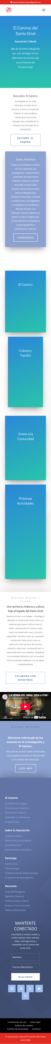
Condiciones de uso (17, 1022)
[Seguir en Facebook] (30, 988)
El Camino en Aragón (16, 803)
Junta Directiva (13, 845)
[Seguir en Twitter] (25, 996)
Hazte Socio (11, 863)
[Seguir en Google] (21, 988)
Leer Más (25, 768)
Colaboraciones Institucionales (21, 873)
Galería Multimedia (15, 910)
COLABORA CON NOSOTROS (25, 677)
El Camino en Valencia (16, 808)
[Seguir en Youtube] (39, 988)
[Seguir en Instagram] (12, 988)
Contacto (36, 1029)
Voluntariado (12, 868)
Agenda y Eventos (14, 896)
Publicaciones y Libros (17, 900)
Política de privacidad (17, 1029)
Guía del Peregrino (15, 891)
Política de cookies (24, 1025)
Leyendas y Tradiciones (17, 817)
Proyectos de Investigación (19, 877)
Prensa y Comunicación (17, 905)
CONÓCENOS (25, 237)
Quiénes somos (13, 836)
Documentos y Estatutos (18, 849)
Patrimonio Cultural (15, 812)
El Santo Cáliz (12, 821)
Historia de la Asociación (18, 840)
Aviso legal (35, 1022)
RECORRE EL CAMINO (25, 140)
